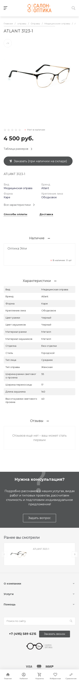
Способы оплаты (15, 214)
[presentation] (4, 554)
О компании (12, 583)
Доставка (46, 214)
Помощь (10, 604)
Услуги (9, 594)
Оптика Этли (17, 248)
